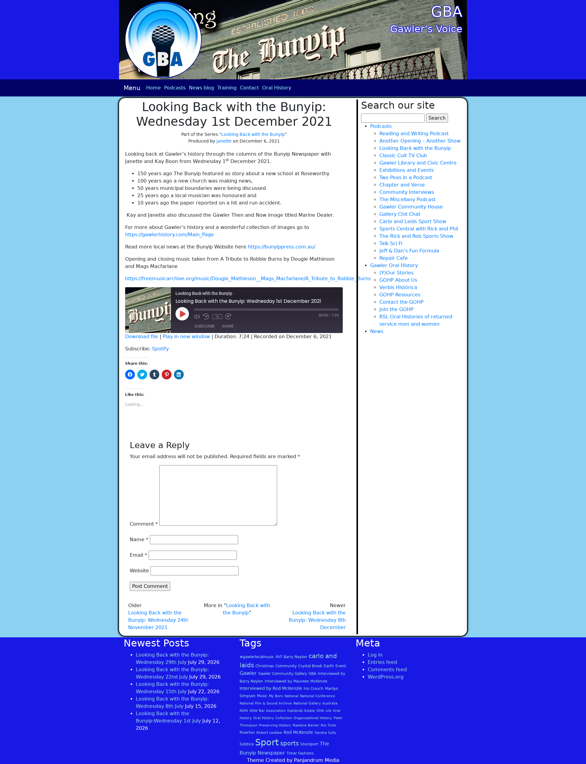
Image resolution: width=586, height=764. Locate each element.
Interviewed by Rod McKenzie (271, 688)
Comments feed (387, 669)
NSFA (244, 711)
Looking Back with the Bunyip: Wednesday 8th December (317, 620)
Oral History (276, 88)
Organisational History (313, 718)
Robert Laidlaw (269, 733)
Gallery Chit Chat (399, 214)
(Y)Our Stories (396, 273)
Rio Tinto (328, 725)
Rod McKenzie (298, 732)
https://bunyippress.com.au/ (281, 247)
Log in (375, 655)
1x (217, 316)
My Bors (276, 696)
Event (340, 666)
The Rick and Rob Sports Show (416, 236)
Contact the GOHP (401, 302)
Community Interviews (406, 192)
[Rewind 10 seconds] (206, 316)
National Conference (317, 696)
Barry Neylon (295, 657)
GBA (446, 11)
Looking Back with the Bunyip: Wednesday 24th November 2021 (158, 620)
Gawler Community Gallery (282, 674)
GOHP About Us (398, 280)
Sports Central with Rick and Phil (418, 229)
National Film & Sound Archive (266, 703)
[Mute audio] (197, 316)
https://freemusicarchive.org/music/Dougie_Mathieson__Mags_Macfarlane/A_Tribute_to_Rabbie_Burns (248, 278)
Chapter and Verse (402, 185)
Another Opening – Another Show (420, 141)
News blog (201, 88)
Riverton (247, 732)
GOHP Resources (399, 295)
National (291, 696)
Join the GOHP (396, 309)
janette (224, 141)
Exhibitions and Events (406, 170)
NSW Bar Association (268, 711)
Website (139, 571)
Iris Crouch (314, 688)
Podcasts (175, 88)
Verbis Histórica (398, 287)
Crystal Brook (310, 666)
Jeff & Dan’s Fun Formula (409, 251)
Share (228, 326)
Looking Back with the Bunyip (253, 134)
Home (153, 88)
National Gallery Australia (315, 703)
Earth (329, 666)
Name (139, 539)
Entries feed (382, 662)
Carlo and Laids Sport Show (412, 221)
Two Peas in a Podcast (405, 177)
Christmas (264, 666)
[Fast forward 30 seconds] (228, 316)
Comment (144, 524)
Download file (141, 336)
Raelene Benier (306, 725)
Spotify (160, 349)
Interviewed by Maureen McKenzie (296, 681)
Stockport (309, 744)
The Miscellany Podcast (407, 199)
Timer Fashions (300, 753)
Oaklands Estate (301, 711)
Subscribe (204, 326)
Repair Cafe (393, 258)
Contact (249, 88)
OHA (320, 711)
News (376, 331)
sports (289, 743)
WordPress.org (385, 677)
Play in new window (186, 336)
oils (328, 711)
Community (286, 666)
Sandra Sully (325, 733)
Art (279, 656)
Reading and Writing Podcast (414, 133)
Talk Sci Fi (390, 243)
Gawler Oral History (394, 265)
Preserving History (275, 725)
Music (262, 696)
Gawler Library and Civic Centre (418, 163)
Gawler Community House (411, 207)
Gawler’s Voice (426, 29)
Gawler (248, 673)
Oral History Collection (272, 718)
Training (227, 88)
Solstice (247, 744)
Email (138, 555)
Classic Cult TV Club (403, 155)
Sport (267, 742)
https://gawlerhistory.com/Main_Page (169, 234)
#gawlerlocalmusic (257, 657)
